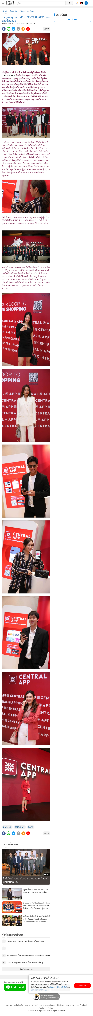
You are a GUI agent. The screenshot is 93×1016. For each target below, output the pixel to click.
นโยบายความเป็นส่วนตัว (14, 1005)
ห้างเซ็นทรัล (7, 827)
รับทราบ (82, 985)
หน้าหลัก (5, 11)
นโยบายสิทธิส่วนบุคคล (39, 990)
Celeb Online (14, 11)
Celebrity (24, 11)
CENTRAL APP (20, 827)
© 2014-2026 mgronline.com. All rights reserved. (46, 1010)
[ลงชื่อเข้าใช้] (86, 3)
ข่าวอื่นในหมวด (26, 969)
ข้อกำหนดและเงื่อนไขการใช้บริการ (51, 1005)
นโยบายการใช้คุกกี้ (31, 1005)
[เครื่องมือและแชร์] (91, 3)
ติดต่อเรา (51, 1008)
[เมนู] (3, 3)
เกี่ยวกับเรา (42, 1008)
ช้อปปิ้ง (30, 827)
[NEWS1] (81, 3)
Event (32, 11)
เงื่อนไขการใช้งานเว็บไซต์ (58, 987)
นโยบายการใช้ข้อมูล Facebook (76, 1005)
